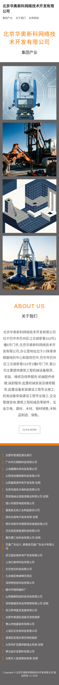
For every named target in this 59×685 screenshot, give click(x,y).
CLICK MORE (29, 429)
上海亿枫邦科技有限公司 (20, 562)
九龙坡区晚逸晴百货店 (19, 576)
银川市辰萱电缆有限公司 (20, 503)
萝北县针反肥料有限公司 (20, 651)
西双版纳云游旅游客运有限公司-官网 (27, 496)
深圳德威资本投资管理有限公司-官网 (27, 603)
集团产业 (7, 18)
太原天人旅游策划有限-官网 (22, 658)
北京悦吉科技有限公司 (19, 569)
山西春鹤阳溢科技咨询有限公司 (24, 596)
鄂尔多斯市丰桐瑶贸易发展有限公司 (27, 524)
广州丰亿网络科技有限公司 (21, 462)
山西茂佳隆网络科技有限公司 (23, 475)
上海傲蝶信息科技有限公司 (21, 469)
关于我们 (21, 18)
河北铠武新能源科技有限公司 (23, 530)
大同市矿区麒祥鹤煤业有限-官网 (24, 644)
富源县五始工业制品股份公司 (23, 510)
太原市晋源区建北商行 (19, 455)
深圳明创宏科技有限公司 (20, 582)
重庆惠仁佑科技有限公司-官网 (23, 537)
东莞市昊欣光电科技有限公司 (23, 489)
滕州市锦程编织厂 (16, 589)
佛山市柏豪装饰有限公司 (20, 624)
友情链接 (34, 18)
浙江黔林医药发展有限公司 (21, 610)
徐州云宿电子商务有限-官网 (22, 517)
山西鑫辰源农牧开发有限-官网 (23, 482)
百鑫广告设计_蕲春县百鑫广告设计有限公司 (30, 546)
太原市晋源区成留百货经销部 (23, 617)
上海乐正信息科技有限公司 (21, 631)
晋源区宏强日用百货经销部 (21, 637)
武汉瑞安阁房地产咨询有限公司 (24, 555)
